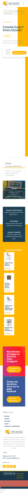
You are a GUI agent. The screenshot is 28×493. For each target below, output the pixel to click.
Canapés (6, 419)
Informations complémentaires (13, 166)
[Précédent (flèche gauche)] (0, 492)
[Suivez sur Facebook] (4, 466)
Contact (6, 424)
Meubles (11, 11)
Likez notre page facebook (13, 399)
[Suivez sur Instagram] (11, 466)
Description (8, 163)
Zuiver (4, 22)
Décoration (7, 421)
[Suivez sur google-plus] (7, 466)
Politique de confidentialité (12, 426)
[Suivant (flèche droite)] (2, 492)
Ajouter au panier (19, 52)
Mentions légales (19, 473)
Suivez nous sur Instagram (14, 369)
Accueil (6, 11)
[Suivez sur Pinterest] (14, 466)
